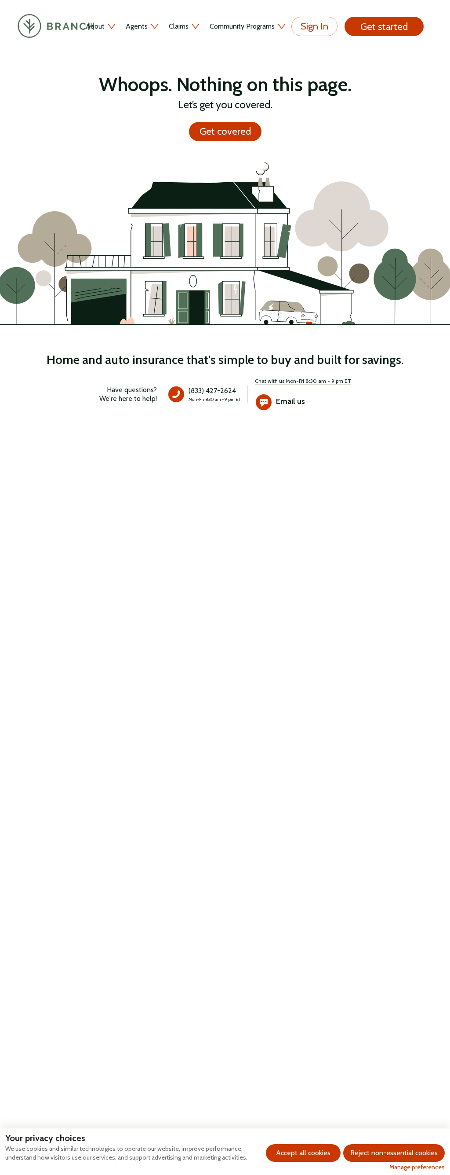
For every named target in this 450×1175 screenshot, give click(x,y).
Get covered (225, 131)
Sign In (314, 26)
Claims (179, 26)
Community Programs (242, 26)
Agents (137, 26)
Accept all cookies (303, 1153)
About (95, 26)
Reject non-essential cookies (394, 1153)
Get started (384, 27)
